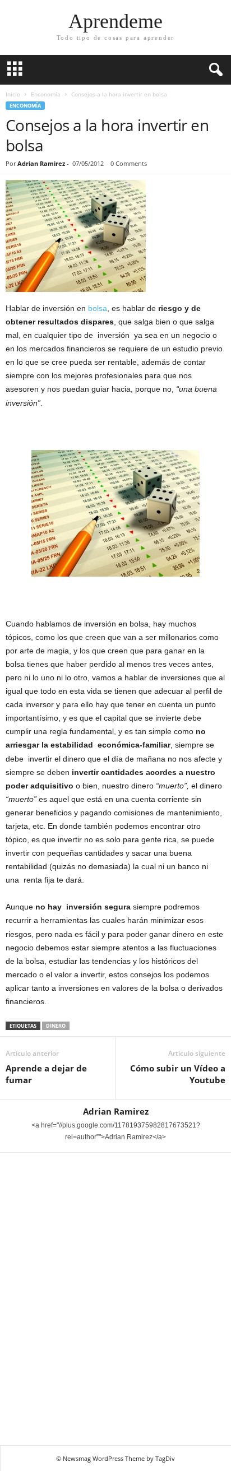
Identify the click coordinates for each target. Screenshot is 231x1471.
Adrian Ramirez (41, 163)
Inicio (13, 94)
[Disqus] (115, 1297)
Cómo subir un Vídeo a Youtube (177, 1073)
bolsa (97, 308)
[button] (213, 70)
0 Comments (128, 163)
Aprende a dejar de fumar (46, 1073)
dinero (56, 1025)
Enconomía (46, 94)
